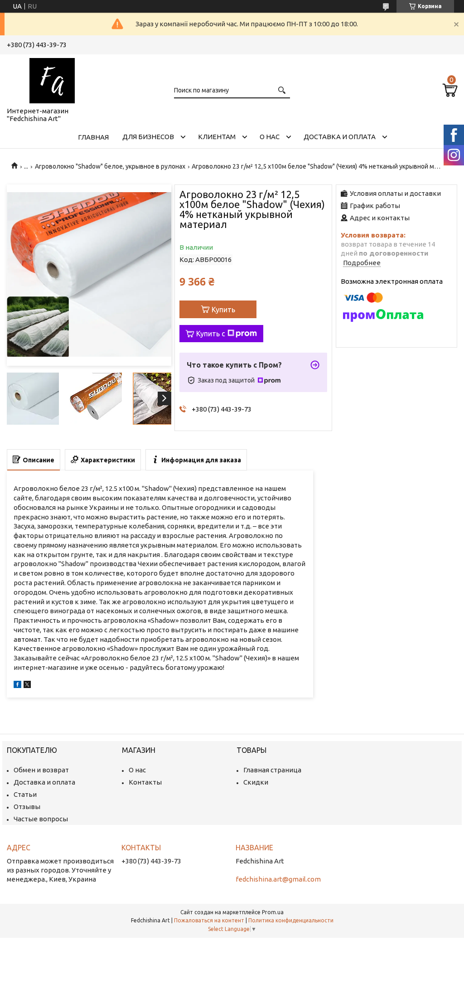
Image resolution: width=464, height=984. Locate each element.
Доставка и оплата (340, 137)
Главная (93, 137)
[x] (27, 685)
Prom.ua (273, 912)
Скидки (255, 782)
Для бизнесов (148, 137)
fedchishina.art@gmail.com (278, 879)
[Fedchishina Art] (52, 78)
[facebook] (17, 685)
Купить (223, 309)
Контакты (145, 782)
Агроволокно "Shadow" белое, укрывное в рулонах (110, 166)
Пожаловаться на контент (209, 920)
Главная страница (272, 770)
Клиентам (217, 137)
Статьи (25, 794)
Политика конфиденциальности (291, 920)
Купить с (210, 334)
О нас (270, 137)
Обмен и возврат (41, 770)
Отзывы (27, 806)
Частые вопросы (41, 819)
